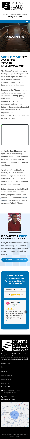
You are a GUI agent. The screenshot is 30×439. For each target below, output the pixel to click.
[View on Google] (8, 303)
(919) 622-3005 (15, 16)
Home (3, 367)
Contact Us (5, 384)
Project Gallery (6, 379)
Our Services (5, 375)
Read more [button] (9, 321)
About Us (4, 371)
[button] (27, 21)
